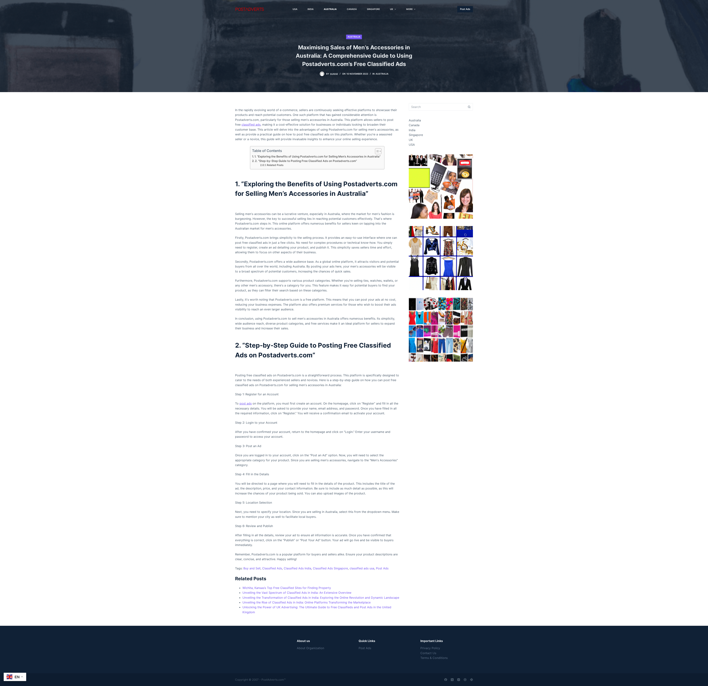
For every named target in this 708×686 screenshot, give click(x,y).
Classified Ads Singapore (330, 568)
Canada (414, 125)
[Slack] (471, 679)
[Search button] (469, 107)
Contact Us (428, 653)
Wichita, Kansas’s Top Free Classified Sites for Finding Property (286, 588)
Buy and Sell (252, 568)
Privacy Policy (430, 648)
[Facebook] (445, 679)
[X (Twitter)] (452, 679)
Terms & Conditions (434, 658)
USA (412, 144)
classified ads (251, 124)
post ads (246, 403)
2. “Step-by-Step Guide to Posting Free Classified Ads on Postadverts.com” (306, 161)
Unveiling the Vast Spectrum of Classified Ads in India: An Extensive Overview (296, 592)
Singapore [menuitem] (373, 9)
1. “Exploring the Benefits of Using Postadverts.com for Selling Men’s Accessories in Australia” (317, 156)
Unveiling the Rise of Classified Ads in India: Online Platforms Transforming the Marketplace (306, 602)
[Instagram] (458, 679)
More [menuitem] (409, 9)
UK (411, 140)
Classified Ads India (297, 568)
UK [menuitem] (391, 9)
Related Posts (275, 165)
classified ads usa (362, 568)
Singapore (416, 135)
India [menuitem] (311, 9)
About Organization (310, 648)
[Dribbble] (465, 679)
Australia (354, 36)
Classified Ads (272, 568)
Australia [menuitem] (330, 9)
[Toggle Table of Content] (376, 151)
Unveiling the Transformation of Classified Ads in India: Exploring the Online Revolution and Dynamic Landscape (320, 597)
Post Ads (465, 9)
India (412, 130)
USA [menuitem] (295, 9)
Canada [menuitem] (352, 9)
